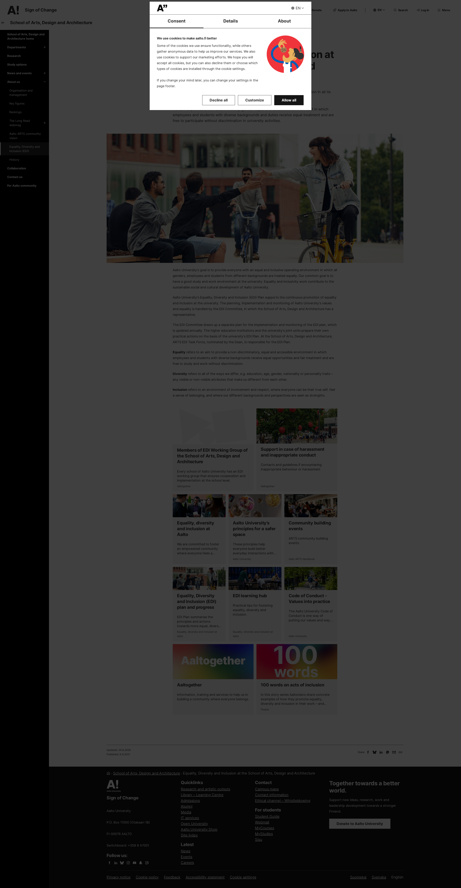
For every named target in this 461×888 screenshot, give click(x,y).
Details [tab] (230, 21)
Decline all (219, 100)
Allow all (289, 100)
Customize (254, 100)
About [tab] (284, 21)
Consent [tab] (176, 21)
